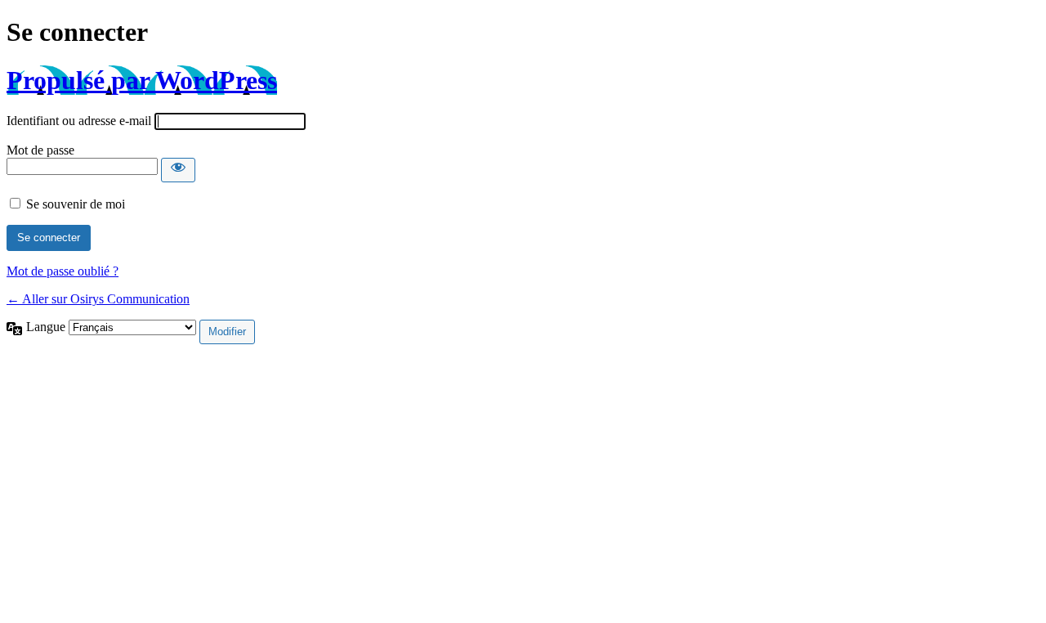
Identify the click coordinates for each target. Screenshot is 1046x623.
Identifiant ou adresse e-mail (79, 121)
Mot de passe (40, 150)
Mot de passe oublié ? (62, 271)
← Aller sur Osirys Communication (98, 299)
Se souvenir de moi (75, 204)
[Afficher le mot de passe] (178, 170)
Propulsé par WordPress (142, 80)
